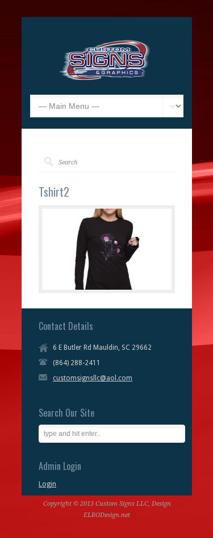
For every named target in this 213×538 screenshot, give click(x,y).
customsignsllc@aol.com (92, 378)
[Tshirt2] (107, 249)
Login (47, 484)
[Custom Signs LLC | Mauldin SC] (105, 78)
